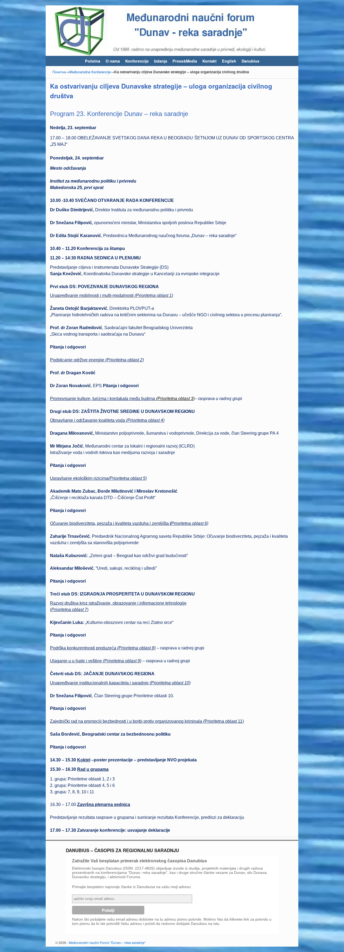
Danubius (250, 61)
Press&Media (185, 61)
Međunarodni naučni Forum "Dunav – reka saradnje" (107, 942)
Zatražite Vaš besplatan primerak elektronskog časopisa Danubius (139, 861)
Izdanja (160, 61)
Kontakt (209, 61)
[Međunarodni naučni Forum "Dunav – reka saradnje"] (172, 30)
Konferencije (137, 61)
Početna (92, 61)
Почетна (59, 71)
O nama (113, 61)
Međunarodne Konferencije (90, 71)
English (229, 61)
